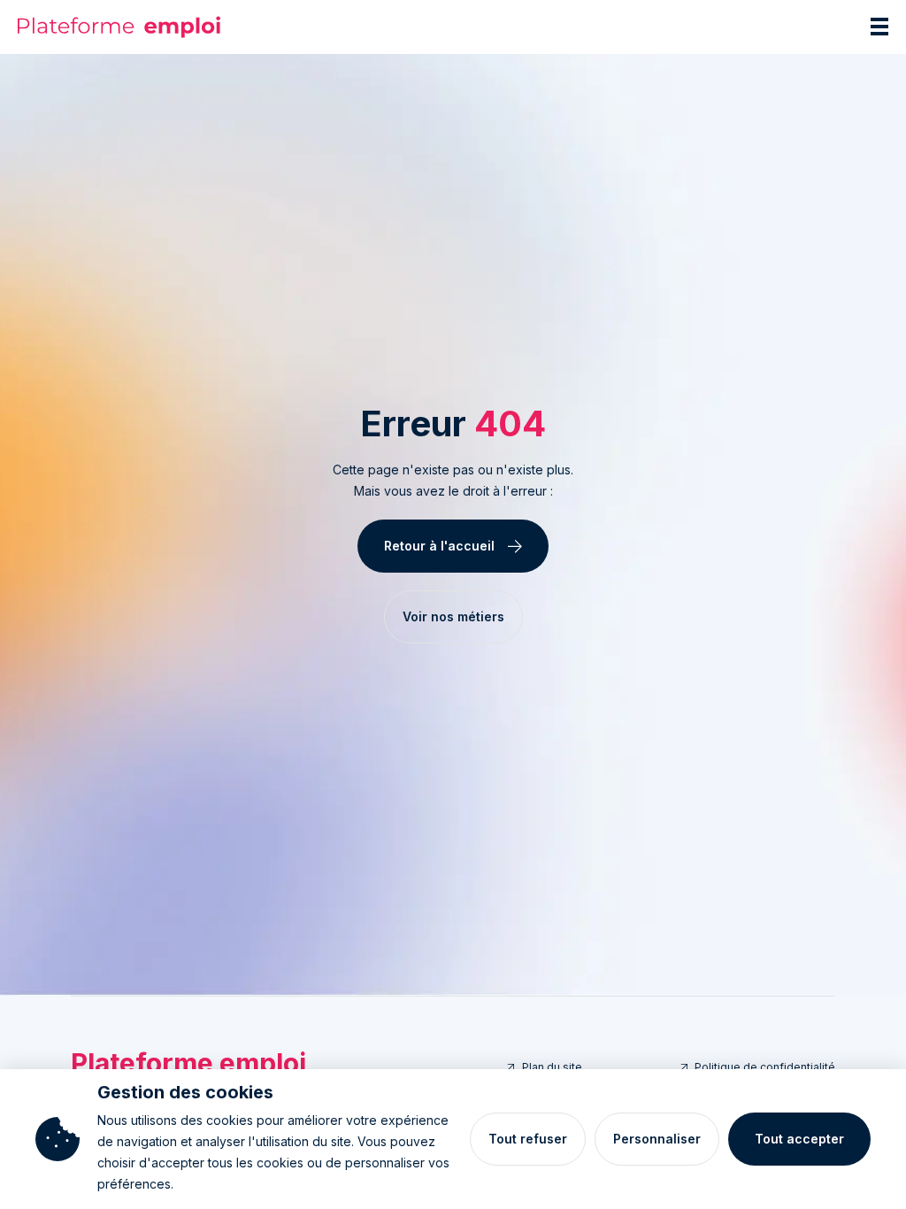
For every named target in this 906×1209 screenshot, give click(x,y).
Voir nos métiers (453, 616)
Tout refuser (527, 1138)
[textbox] (453, 480)
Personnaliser (657, 1138)
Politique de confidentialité (765, 1067)
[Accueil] (119, 27)
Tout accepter (799, 1138)
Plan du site (552, 1067)
